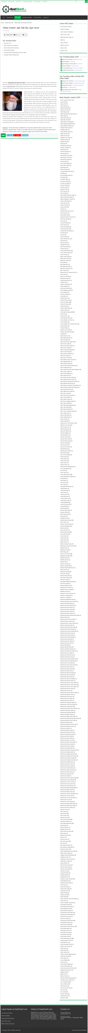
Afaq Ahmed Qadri (65, 145)
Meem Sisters (63, 569)
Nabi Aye (62, 40)
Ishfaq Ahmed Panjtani (66, 486)
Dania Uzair (63, 274)
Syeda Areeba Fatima (65, 940)
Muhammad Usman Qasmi (67, 783)
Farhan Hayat (63, 306)
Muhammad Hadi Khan (66, 670)
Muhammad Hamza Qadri (66, 674)
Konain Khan (63, 538)
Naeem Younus (64, 809)
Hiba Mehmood (64, 448)
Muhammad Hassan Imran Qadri (68, 684)
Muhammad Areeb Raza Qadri (67, 627)
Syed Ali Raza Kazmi (65, 916)
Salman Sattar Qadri (65, 869)
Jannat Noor (63, 492)
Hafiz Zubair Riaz (64, 413)
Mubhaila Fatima (64, 591)
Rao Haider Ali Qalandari (66, 847)
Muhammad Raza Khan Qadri (67, 742)
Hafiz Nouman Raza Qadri (66, 395)
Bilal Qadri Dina (64, 264)
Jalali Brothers (64, 488)
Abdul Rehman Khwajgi (66, 121)
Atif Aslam (63, 240)
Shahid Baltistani (64, 881)
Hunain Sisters (64, 464)
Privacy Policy (37, 1)
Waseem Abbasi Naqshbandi (67, 978)
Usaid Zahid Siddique (65, 964)
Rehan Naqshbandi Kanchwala (68, 851)
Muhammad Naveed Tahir (66, 732)
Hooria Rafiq (63, 458)
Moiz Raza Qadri (64, 583)
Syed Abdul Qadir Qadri (66, 906)
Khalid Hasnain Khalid (65, 520)
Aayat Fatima (63, 106)
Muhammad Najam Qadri (66, 730)
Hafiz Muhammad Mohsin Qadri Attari (69, 385)
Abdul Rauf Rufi (9, 22)
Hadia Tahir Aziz (64, 335)
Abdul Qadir (63, 116)
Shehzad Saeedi (64, 886)
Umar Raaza (63, 958)
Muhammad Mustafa (65, 722)
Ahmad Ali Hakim (64, 151)
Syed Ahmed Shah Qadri (66, 912)
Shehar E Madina (64, 29)
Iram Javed (63, 484)
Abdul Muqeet (63, 112)
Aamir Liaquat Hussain (66, 100)
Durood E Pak (63, 50)
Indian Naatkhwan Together (67, 476)
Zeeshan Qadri (64, 993)
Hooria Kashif (63, 456)
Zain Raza (62, 990)
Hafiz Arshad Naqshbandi (66, 349)
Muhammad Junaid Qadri (66, 706)
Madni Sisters (63, 542)
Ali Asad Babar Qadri (65, 175)
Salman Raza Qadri (65, 867)
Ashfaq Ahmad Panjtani (66, 230)
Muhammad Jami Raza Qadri (67, 704)
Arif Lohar (62, 221)
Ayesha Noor (63, 248)
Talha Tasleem (64, 952)
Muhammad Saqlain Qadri (66, 752)
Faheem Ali (63, 282)
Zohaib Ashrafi (64, 995)
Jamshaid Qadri (64, 490)
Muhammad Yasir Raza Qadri (67, 797)
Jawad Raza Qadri (65, 500)
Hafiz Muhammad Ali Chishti (67, 379)
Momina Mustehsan (65, 585)
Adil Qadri (62, 143)
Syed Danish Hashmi (65, 922)
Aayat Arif (62, 104)
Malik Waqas (63, 552)
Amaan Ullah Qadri (65, 201)
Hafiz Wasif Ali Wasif (65, 409)
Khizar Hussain (64, 530)
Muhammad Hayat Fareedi (67, 688)
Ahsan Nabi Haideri (65, 163)
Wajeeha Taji (63, 972)
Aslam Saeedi (63, 236)
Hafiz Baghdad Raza (65, 361)
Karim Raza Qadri (64, 514)
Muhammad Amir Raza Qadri (67, 619)
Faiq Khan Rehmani (65, 288)
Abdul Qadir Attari (64, 117)
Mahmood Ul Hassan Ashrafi (67, 546)
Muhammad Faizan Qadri (66, 663)
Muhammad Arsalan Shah (66, 633)
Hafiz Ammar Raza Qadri (66, 345)
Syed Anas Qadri (64, 918)
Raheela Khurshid (64, 835)
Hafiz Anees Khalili (65, 347)
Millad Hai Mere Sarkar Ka (66, 37)
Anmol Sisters (63, 213)
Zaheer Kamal (63, 986)
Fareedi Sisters (64, 298)
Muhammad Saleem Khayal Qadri (68, 750)
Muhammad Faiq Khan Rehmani (68, 659)
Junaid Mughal (64, 506)
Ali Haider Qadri (64, 179)
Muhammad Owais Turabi (66, 740)
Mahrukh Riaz (63, 548)
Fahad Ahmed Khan (65, 280)
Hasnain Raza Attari (65, 439)
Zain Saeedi (63, 992)
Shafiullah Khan (64, 877)
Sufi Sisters (63, 900)
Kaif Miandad (63, 508)
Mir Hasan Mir (63, 573)
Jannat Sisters (64, 494)
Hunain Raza (63, 462)
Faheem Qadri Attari (65, 284)
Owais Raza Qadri (64, 819)
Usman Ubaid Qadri (65, 966)
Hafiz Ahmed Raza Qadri (66, 341)
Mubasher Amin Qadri (65, 587)
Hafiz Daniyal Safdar (65, 363)
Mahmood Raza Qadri (65, 544)
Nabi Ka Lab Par (64, 45)
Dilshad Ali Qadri (64, 278)
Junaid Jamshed (64, 504)
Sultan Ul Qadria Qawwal (66, 902)
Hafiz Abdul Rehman (65, 337)
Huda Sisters (63, 460)
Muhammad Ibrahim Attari (66, 694)
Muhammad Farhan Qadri (66, 668)
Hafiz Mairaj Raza (64, 375)
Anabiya (62, 209)
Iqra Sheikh (63, 480)
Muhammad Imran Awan (66, 696)
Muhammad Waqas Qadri (66, 789)
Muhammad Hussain (65, 690)
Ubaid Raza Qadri (64, 956)
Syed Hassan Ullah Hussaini (67, 926)
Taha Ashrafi (63, 948)
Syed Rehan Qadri (65, 934)
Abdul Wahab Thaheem (66, 125)
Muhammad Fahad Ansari (66, 655)
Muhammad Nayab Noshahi (67, 734)
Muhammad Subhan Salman (67, 770)
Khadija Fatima (64, 518)
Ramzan (62, 837)
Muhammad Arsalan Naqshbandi (68, 631)
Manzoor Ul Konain (65, 554)
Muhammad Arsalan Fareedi (67, 629)
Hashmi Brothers (64, 435)
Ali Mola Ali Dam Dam (72, 70)
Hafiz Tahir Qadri (64, 407)
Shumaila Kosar (64, 890)
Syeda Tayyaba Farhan (66, 944)
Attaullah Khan (64, 244)
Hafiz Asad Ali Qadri (65, 351)
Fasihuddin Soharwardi (66, 312)
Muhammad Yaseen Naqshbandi (68, 793)
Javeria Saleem (64, 498)
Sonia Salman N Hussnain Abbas (68, 898)
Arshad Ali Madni (64, 223)
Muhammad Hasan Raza (66, 676)
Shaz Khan (63, 884)
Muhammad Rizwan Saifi (66, 746)
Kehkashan (63, 516)
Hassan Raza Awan (65, 446)
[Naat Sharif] (14, 9)
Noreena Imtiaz (64, 817)
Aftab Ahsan (63, 149)
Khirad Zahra (63, 528)
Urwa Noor (63, 962)
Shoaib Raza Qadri (65, 888)
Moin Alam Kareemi (65, 577)
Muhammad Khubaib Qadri (67, 712)
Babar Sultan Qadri (65, 256)
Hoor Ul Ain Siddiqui (65, 454)
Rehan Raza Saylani (65, 853)
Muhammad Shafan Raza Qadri (68, 756)
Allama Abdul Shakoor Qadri (67, 195)
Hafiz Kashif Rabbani (65, 373)
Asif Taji (62, 234)
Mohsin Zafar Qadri (65, 575)
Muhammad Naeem (65, 728)
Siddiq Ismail (63, 894)
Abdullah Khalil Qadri (65, 127)
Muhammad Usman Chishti (67, 781)
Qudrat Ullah (63, 825)
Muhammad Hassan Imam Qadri (68, 682)
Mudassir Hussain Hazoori (66, 593)
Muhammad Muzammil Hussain (68, 724)
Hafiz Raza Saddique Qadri (67, 401)
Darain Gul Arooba (64, 276)
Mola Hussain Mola (72, 59)
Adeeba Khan (63, 141)
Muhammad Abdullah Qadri (67, 599)
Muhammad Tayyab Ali (66, 773)
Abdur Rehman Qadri (65, 131)
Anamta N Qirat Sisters (66, 211)
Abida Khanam (64, 133)
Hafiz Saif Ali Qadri (65, 403)
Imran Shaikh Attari (65, 474)
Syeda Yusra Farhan (65, 946)
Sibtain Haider (63, 892)
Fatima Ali (62, 314)
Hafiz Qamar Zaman (65, 399)
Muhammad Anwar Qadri (66, 625)
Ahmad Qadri (63, 153)
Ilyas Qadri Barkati (65, 468)
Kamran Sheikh (64, 512)
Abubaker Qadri (64, 139)
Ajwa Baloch (63, 167)
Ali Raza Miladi (64, 185)
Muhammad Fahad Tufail (66, 657)
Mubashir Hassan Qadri (66, 589)
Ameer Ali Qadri (64, 205)
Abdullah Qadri (64, 129)
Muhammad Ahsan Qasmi (66, 613)
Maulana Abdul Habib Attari (67, 567)
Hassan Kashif (64, 444)
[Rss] (76, 2)
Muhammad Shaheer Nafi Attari (68, 760)
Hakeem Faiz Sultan (65, 425)
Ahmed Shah (63, 161)
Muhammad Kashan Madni (67, 710)
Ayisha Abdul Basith (65, 250)
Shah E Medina (70, 66)
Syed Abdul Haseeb (65, 904)
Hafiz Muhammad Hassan (66, 383)
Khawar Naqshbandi (65, 526)
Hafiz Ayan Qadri (64, 355)
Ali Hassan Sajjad (64, 183)
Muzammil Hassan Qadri (66, 807)
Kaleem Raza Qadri (65, 510)
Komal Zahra (63, 536)
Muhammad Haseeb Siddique (67, 678)
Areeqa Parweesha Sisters (67, 217)
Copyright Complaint (27, 1)
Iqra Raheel (63, 478)
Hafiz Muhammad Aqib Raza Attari (69, 381)
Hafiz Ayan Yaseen (65, 357)
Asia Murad (63, 232)
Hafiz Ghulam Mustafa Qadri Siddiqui (69, 369)
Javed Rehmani (64, 496)
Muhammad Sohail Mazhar (67, 768)
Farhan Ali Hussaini (65, 300)
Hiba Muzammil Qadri (65, 450)
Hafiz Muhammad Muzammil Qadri (69, 387)
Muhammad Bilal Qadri (66, 647)
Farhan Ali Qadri (64, 302)
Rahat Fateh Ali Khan (65, 831)
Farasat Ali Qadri (64, 294)
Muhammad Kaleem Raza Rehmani (69, 708)
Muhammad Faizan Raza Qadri (68, 664)
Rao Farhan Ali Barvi (65, 845)
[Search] (86, 1)
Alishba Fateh (63, 189)
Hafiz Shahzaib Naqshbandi (67, 405)
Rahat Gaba (63, 833)
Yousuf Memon (64, 984)
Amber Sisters (64, 203)
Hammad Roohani (64, 429)
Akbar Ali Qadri (64, 169)
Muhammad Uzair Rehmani (67, 785)
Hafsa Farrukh (63, 419)
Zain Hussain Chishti (65, 988)
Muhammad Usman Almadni (67, 779)
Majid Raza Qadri (64, 550)
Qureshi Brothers (64, 827)
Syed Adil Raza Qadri (65, 910)
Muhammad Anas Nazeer (66, 621)
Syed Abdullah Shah (65, 908)
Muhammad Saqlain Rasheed (67, 754)
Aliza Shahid (63, 193)
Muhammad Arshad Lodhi (66, 635)
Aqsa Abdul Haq (64, 215)
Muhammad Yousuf (65, 799)
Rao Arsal (62, 843)
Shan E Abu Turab (65, 34)
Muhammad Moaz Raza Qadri (67, 720)
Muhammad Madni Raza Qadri (68, 716)
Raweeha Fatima (64, 849)
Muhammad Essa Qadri (66, 653)
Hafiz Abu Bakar (64, 339)
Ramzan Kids (63, 839)
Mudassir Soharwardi (65, 595)
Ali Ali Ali (69, 87)
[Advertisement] (29, 70)
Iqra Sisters (63, 482)
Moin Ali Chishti (64, 579)
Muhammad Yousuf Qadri (66, 801)
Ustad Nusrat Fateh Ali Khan (67, 968)
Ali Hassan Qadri (64, 181)
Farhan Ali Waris (64, 304)
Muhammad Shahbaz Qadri (67, 758)
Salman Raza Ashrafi (65, 865)
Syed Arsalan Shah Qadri (66, 920)
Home (2, 22)
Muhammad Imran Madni (66, 698)
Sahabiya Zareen (64, 857)
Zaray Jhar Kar (64, 42)
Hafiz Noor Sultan (64, 393)
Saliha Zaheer (63, 863)
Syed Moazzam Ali (65, 930)
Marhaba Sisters (64, 559)
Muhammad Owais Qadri (66, 738)
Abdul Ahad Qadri (64, 108)
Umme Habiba (63, 960)
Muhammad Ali (64, 617)
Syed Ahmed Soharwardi (66, 914)
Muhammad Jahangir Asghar (67, 702)
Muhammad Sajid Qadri (66, 748)
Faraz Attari (63, 296)
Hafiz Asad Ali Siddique (66, 353)
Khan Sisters (63, 522)
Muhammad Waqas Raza (66, 791)
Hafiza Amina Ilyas (65, 415)
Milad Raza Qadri (64, 571)
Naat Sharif (4, 1)
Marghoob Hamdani (65, 555)
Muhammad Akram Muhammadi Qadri (69, 615)
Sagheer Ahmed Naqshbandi (67, 855)
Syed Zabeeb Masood (65, 938)
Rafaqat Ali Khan (64, 829)
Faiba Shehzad (64, 286)
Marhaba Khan (64, 557)
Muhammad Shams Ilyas (66, 764)
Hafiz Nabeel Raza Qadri (66, 391)
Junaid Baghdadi (64, 502)
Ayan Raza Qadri (64, 246)
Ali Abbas (62, 173)
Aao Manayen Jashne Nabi (72, 63)
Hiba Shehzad (63, 452)
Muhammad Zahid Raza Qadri (67, 805)
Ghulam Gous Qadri (65, 330)
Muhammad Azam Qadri (66, 641)
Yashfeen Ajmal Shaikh (66, 980)
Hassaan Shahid (64, 443)
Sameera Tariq (64, 871)
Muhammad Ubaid (64, 775)
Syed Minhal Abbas (65, 928)
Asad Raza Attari (64, 228)
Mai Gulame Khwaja (73, 83)
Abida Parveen (64, 135)
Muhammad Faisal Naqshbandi (68, 661)
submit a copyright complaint (24, 131)
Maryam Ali (63, 561)
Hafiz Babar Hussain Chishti (67, 359)
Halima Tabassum (64, 427)
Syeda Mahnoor (64, 942)
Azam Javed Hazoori (65, 252)
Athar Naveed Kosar (65, 238)
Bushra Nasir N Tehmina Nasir (67, 272)
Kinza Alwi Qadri (64, 534)
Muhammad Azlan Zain (66, 643)
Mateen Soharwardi (65, 565)
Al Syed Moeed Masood (66, 171)
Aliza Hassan (63, 191)
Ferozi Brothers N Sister (66, 320)
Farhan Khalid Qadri (65, 308)
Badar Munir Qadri (64, 258)
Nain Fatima (63, 811)
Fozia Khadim (63, 322)
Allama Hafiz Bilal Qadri (66, 197)
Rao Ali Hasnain (64, 841)
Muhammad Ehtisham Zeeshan (68, 651)
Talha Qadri (63, 950)
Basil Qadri (63, 262)
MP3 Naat (18, 1)
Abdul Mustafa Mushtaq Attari (67, 114)
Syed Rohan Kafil (64, 936)
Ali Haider (62, 177)
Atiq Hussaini (63, 242)
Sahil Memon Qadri (65, 861)
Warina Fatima (64, 976)
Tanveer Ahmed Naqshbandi (67, 954)
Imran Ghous (63, 472)
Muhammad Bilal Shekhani (67, 649)
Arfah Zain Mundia (65, 219)
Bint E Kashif (63, 270)
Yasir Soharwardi (64, 982)
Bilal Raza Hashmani (65, 268)
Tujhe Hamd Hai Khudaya (66, 32)
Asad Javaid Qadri (65, 226)
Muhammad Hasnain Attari (67, 680)
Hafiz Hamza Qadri (65, 371)
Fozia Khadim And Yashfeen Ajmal (69, 324)
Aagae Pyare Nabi (72, 85)
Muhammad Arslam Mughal (67, 637)
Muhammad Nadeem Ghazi (67, 726)
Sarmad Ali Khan (64, 873)
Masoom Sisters (64, 563)
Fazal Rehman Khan (65, 318)
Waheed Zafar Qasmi (65, 970)
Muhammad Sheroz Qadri (66, 766)
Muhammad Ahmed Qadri (66, 609)
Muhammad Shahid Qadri (66, 762)
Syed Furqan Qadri (65, 924)
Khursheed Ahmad (65, 532)
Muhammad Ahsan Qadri (66, 611)
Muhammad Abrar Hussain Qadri (68, 601)
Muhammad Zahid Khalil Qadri (67, 803)
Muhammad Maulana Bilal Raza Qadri (69, 718)
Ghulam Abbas (64, 328)
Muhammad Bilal (64, 645)
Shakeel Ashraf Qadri (65, 882)
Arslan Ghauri (63, 225)
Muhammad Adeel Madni (66, 603)
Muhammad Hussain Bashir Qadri (68, 692)
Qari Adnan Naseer (65, 821)
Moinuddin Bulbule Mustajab (67, 581)
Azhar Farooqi (63, 254)
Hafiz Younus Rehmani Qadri (67, 411)
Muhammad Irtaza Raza (66, 700)
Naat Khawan (11, 1)
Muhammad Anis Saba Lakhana (68, 623)
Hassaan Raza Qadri (65, 441)
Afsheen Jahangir (64, 147)
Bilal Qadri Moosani (65, 266)
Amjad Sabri (63, 207)
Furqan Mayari (64, 326)
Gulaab (62, 334)
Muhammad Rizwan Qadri (66, 744)
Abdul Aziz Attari (64, 110)
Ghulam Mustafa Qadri (66, 332)
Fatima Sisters (64, 316)
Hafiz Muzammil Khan (65, 389)
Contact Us (44, 1)
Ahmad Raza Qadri (65, 159)
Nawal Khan (63, 813)
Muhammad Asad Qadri (66, 639)
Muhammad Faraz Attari (66, 666)
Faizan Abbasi (63, 292)
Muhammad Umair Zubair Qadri (68, 777)
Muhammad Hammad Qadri (67, 672)
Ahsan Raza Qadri (65, 165)
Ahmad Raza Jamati (65, 155)
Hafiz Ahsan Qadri (64, 343)
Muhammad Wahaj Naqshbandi (68, 787)
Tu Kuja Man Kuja (72, 68)
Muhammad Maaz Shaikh (66, 714)
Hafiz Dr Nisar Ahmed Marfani (67, 365)
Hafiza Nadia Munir (65, 417)
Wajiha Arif (63, 974)
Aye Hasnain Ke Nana (65, 26)
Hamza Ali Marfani (65, 431)
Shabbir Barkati (64, 875)
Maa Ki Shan (63, 48)
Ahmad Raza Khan (65, 157)
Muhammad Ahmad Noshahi (67, 605)
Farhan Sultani (64, 310)
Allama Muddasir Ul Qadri (66, 199)
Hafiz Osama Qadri (65, 397)
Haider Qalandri (64, 421)
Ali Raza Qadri (64, 187)
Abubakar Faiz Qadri (65, 137)
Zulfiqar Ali (63, 997)
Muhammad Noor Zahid (66, 736)
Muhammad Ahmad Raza (66, 607)
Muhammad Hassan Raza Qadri (68, 686)
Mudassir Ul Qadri (64, 597)
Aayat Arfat (63, 102)
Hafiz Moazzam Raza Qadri (67, 377)
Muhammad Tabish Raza (66, 772)
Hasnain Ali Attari (64, 437)
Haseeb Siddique (64, 433)
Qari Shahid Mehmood (66, 823)
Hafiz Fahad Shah (64, 367)
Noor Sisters (63, 815)
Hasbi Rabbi (68, 61)
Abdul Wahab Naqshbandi (66, 123)
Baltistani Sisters (64, 260)
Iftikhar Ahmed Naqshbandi (67, 466)
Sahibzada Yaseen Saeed (66, 859)
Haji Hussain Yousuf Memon (67, 423)
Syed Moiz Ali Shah (65, 932)
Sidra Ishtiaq (63, 896)
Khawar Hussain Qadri (66, 524)
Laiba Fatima (63, 540)
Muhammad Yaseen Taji (66, 795)
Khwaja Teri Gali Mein (73, 81)
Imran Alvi (62, 470)
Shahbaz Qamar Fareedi (66, 879)
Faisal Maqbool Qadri (65, 290)
